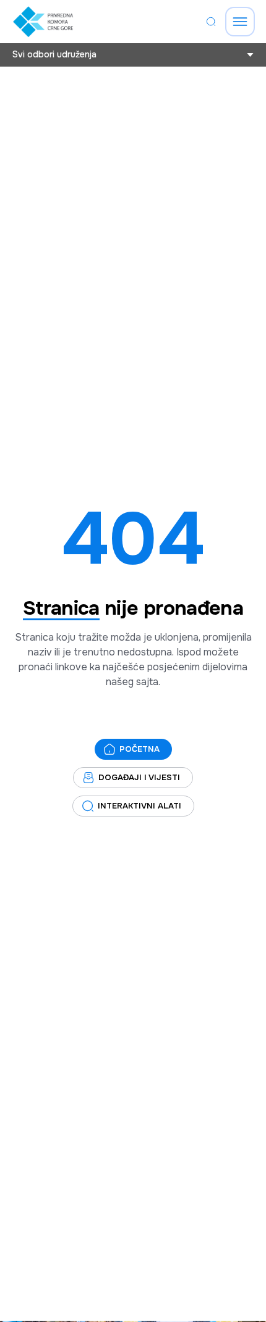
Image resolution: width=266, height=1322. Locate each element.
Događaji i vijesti (139, 777)
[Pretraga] (210, 21)
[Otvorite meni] (240, 21)
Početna (139, 749)
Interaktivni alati (139, 805)
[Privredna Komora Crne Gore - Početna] (43, 21)
